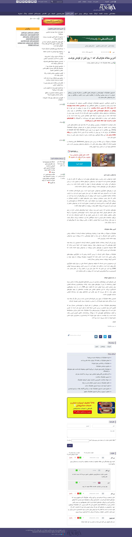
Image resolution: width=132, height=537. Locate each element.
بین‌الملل (85, 14)
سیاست (106, 14)
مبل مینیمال (23, 35)
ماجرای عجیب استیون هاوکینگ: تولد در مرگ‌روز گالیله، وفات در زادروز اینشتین (89, 389)
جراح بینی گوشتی (34, 37)
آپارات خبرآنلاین (23, 1)
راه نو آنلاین (30, 33)
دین (49, 14)
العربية (107, 2)
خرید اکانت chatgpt (33, 45)
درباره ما (90, 2)
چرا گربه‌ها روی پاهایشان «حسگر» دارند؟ (52, 49)
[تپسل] (68, 37)
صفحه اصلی (112, 14)
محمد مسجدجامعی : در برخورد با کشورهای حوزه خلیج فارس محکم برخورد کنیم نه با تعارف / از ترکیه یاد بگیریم (48, 178)
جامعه (91, 14)
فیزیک (109, 347)
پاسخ (71, 458)
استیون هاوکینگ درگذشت (103, 377)
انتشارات (30, 14)
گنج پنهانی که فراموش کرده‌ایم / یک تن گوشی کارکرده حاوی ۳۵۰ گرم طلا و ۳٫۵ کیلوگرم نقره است (52, 44)
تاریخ (76, 14)
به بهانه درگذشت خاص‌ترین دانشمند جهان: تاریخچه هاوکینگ (94, 380)
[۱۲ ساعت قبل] (60, 176)
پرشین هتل (26, 37)
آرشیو (79, 2)
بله (20, 1)
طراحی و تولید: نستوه (56, 534)
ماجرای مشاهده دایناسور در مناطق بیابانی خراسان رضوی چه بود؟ (54, 94)
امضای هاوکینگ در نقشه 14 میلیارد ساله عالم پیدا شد (95, 360)
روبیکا (17, 1)
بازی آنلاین (24, 33)
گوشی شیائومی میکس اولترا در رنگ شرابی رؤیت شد (53, 74)
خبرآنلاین (104, 8)
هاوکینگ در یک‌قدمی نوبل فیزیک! (101, 363)
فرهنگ (95, 14)
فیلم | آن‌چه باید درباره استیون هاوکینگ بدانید (97, 386)
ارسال (69, 445)
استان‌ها (20, 14)
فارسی (111, 2)
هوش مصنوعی (60, 14)
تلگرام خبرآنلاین (32, 1)
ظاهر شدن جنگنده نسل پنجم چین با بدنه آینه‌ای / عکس (53, 84)
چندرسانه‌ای (37, 14)
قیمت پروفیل (29, 43)
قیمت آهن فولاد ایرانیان (32, 39)
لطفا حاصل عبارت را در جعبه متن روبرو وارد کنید (102, 440)
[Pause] (94, 165)
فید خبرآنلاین (35, 1)
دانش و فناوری (69, 14)
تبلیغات (84, 2)
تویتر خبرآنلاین (26, 1)
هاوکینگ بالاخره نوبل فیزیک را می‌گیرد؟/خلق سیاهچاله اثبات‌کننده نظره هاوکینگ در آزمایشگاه (88, 370)
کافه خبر (44, 14)
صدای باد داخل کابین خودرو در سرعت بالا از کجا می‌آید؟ (53, 38)
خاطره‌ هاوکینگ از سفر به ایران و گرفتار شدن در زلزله (96, 383)
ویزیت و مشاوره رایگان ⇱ (82, 412)
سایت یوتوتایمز (21, 43)
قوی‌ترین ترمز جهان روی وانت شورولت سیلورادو (53, 99)
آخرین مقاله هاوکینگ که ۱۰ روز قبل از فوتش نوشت (92, 58)
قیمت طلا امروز (25, 41)
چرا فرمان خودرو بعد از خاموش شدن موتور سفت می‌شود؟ (53, 89)
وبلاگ (25, 14)
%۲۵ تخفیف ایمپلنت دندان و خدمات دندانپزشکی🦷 (82, 404)
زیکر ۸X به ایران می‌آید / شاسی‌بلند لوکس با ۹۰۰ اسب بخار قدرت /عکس (53, 58)
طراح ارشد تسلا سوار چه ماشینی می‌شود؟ (54, 33)
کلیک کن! (79, 164)
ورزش (80, 14)
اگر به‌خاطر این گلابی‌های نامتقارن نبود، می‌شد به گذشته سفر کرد (92, 374)
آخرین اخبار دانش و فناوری (56, 29)
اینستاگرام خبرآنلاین (29, 1)
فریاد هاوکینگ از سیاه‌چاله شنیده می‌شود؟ (98, 358)
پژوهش (103, 347)
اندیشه (53, 14)
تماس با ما (95, 2)
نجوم (96, 347)
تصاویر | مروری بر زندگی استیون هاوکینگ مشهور (97, 392)
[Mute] (97, 165)
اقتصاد (100, 14)
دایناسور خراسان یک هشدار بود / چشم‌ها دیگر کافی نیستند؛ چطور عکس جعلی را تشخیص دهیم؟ (53, 68)
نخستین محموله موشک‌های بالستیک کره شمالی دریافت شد (53, 62)
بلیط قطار (36, 43)
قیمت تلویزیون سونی (33, 35)
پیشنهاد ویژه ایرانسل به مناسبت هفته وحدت (53, 53)
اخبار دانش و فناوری (101, 46)
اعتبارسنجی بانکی (34, 41)
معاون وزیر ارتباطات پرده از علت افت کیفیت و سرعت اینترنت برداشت (53, 79)
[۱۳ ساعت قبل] (60, 164)
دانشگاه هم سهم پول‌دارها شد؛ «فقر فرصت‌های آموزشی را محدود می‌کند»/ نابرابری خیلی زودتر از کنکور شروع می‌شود (49, 167)
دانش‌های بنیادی (89, 46)
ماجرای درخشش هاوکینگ (103, 366)
